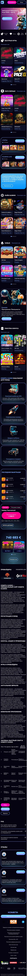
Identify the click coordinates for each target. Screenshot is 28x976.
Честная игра (13, 947)
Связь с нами (13, 955)
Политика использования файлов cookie (13, 936)
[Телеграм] (23, 922)
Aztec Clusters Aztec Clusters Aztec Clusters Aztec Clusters (11, 475)
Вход (21, 2)
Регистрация (11, 2)
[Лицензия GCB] (13, 922)
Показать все (13, 559)
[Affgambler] (22, 962)
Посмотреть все (5, 44)
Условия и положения (13, 952)
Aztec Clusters (9, 488)
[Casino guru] (4, 962)
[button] (11, 84)
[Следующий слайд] (24, 27)
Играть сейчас (20, 141)
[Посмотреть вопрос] (25, 824)
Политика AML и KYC (13, 939)
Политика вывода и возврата (13, 930)
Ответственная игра (13, 944)
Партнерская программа (13, 916)
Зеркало (5, 813)
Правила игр (13, 950)
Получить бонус (7, 18)
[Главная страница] (2, 2)
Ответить (20, 853)
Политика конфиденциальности (13, 942)
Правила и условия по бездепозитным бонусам (13, 927)
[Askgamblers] (13, 963)
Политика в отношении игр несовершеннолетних (13, 933)
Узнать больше (6, 318)
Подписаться (7, 185)
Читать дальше (8, 525)
